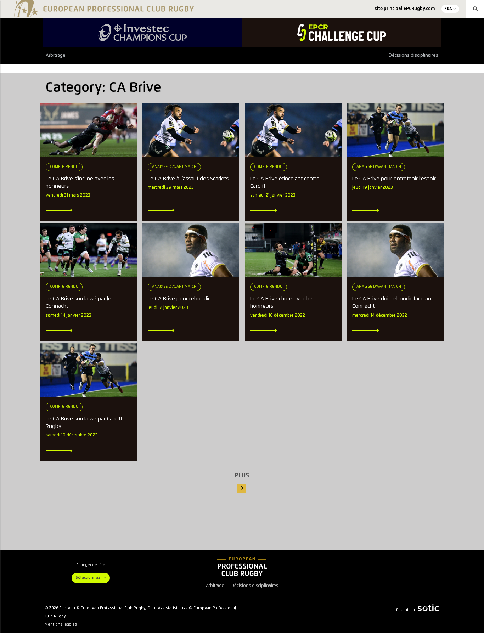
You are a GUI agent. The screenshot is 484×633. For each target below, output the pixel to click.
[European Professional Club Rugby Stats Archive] (102, 14)
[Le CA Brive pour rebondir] (190, 250)
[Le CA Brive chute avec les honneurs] (293, 250)
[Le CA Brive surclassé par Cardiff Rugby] (88, 370)
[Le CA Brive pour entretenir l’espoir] (395, 130)
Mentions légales (61, 624)
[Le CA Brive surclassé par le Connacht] (88, 250)
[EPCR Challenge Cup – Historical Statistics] (341, 32)
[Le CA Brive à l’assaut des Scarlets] (190, 130)
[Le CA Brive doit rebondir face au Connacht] (395, 250)
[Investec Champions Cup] (142, 32)
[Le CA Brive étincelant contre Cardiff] (293, 130)
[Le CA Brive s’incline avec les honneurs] (88, 130)
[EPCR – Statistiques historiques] (242, 566)
